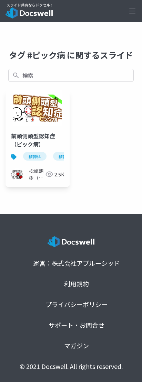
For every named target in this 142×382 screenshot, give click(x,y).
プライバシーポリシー (76, 304)
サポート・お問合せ (76, 324)
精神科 (35, 156)
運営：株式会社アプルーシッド (76, 263)
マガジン (76, 345)
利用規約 (76, 283)
